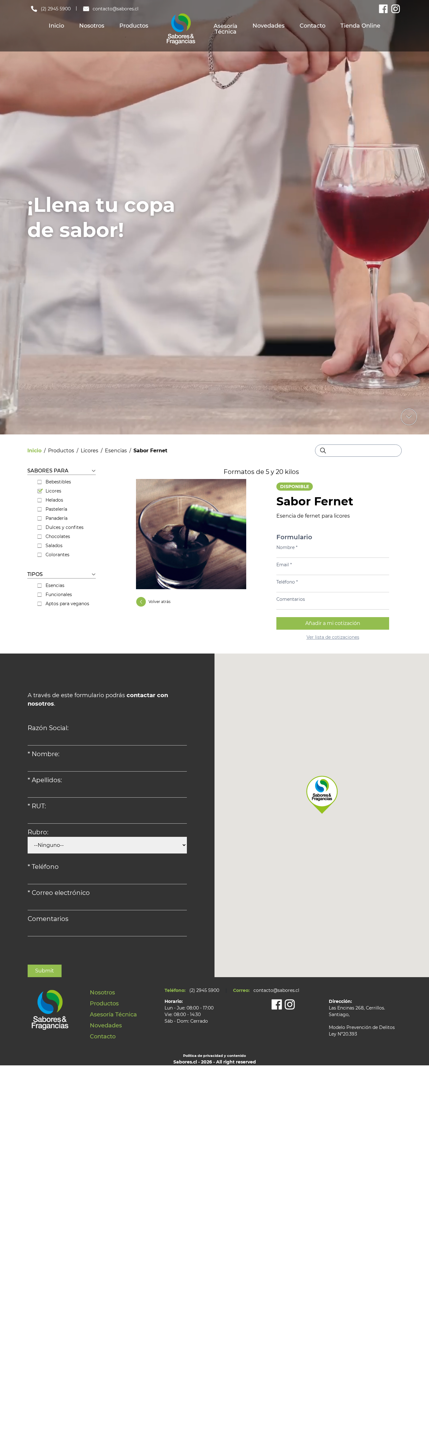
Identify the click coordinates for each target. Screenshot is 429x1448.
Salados (54, 545)
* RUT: (37, 806)
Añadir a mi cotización (332, 623)
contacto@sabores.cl (115, 9)
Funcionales (59, 594)
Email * (284, 565)
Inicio (56, 25)
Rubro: (38, 832)
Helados (54, 500)
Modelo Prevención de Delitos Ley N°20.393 (362, 1031)
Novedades (269, 25)
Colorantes (57, 554)
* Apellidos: (45, 780)
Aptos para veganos (67, 603)
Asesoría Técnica (225, 29)
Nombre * (286, 547)
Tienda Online (360, 25)
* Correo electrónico (59, 892)
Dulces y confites (65, 527)
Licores (89, 451)
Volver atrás (160, 601)
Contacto (312, 25)
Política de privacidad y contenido (214, 1055)
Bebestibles (58, 482)
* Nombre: (43, 754)
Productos (133, 25)
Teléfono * (287, 582)
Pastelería (56, 509)
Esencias (116, 451)
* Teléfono (43, 866)
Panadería (57, 518)
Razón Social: (48, 728)
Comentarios (290, 599)
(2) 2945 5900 (56, 9)
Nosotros (91, 25)
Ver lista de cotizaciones (333, 637)
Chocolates (58, 536)
